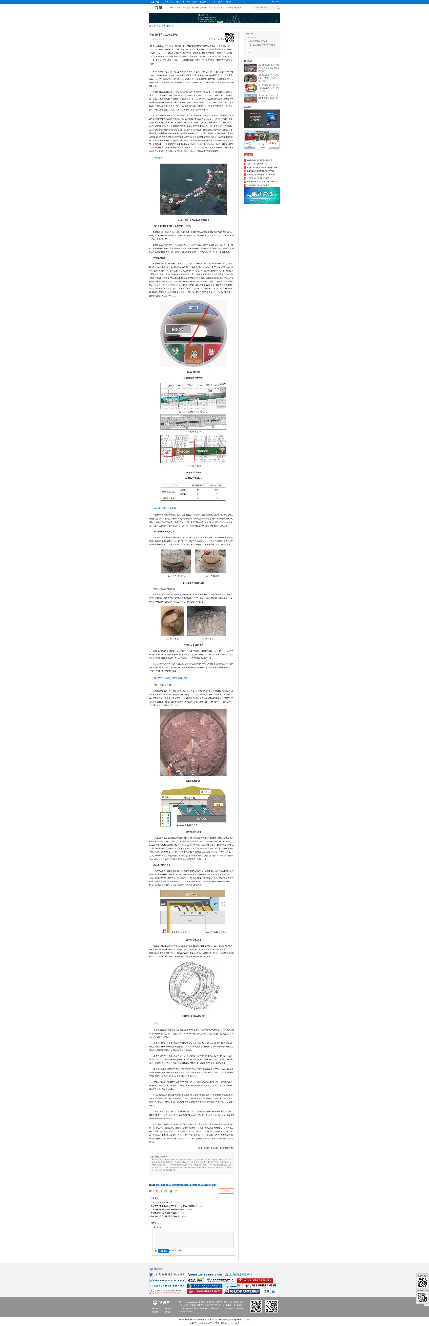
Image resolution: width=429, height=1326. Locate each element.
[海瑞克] (195, 1282)
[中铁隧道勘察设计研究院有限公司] (238, 1277)
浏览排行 (248, 155)
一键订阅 (259, 125)
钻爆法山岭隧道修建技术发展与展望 (259, 160)
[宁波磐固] (269, 1293)
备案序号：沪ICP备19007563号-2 (201, 1323)
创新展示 (220, 2)
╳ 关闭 (426, 1304)
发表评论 (163, 1251)
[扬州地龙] (219, 1282)
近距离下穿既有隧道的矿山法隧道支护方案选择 (263, 182)
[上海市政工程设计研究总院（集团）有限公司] (167, 1277)
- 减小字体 (220, 39)
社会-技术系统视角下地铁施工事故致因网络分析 (264, 167)
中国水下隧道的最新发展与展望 (258, 185)
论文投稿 (251, 125)
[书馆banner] (214, 23)
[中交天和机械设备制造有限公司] (204, 1288)
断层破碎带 (201, 1185)
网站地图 (155, 1312)
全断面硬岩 (210, 1185)
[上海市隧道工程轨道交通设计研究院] (254, 1282)
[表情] (156, 1250)
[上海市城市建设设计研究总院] (204, 1277)
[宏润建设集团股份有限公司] (204, 1293)
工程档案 (170, 26)
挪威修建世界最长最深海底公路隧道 (165, 1216)
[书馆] (158, 11)
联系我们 (167, 1308)
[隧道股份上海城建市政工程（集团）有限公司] (167, 1282)
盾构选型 (182, 1185)
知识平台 (212, 2)
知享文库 (203, 2)
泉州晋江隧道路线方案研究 (161, 1202)
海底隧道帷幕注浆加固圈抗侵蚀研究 (165, 1213)
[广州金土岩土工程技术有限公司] (167, 1293)
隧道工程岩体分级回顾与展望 (257, 164)
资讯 (171, 2)
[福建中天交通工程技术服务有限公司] (241, 1293)
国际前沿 (229, 2)
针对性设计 (191, 1185)
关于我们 (155, 1308)
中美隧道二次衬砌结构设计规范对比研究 (261, 174)
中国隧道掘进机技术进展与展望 (258, 178)
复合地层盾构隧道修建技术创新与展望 (260, 171)
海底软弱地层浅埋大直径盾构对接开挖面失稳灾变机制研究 (174, 1206)
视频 (177, 2)
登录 (272, 2)
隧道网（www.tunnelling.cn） (189, 1302)
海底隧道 (160, 1185)
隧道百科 (195, 2)
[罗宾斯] (232, 1288)
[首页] (156, 2)
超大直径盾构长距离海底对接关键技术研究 (168, 1209)
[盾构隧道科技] (271, 125)
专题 (182, 2)
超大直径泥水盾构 (171, 1185)
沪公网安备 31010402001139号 (228, 1323)
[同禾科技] (260, 1288)
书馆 (188, 2)
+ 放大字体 (211, 39)
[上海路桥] (167, 1288)
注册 (277, 2)
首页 (166, 2)
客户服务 (167, 1312)
